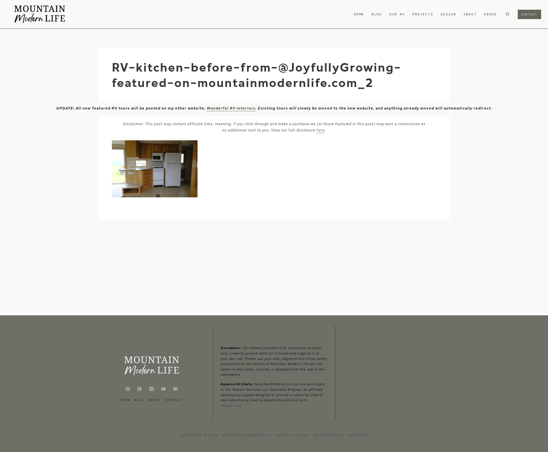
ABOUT (470, 14)
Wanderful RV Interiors (231, 108)
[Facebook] (139, 388)
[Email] (175, 388)
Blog (377, 14)
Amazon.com (231, 406)
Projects (422, 14)
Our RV (397, 14)
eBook (490, 14)
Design (448, 14)
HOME (359, 14)
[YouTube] (163, 388)
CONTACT (174, 400)
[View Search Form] (507, 14)
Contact (529, 14)
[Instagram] (151, 388)
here (321, 130)
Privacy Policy (294, 435)
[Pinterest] (127, 388)
